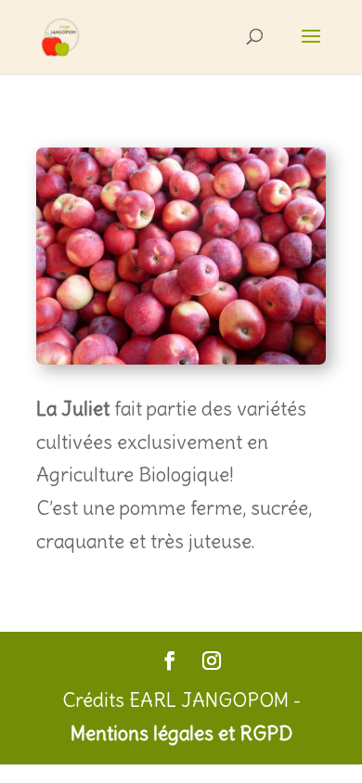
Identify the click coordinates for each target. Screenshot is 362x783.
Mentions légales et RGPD (181, 733)
